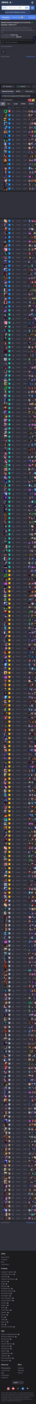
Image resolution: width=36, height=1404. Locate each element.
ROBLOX (4, 1286)
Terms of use (5, 1370)
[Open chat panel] (34, 38)
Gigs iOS (3, 1351)
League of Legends (7, 1272)
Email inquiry (5, 1375)
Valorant (4, 1281)
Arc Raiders (4, 1296)
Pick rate (24, 107)
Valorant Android (6, 1344)
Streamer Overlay (6, 1327)
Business (21, 1368)
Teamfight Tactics (7, 1274)
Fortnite (3, 1303)
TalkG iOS (4, 1356)
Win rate (18, 107)
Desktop (3, 1312)
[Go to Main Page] (5, 2)
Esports (3, 1322)
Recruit (20, 1373)
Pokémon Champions (8, 1279)
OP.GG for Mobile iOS (7, 1336)
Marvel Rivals (5, 1293)
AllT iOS (3, 1341)
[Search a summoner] (27, 8)
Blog (2, 1262)
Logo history (5, 1264)
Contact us (4, 1377)
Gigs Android (5, 1348)
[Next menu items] (26, 17)
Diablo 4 (3, 1305)
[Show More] (11, 2)
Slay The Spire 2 (6, 1298)
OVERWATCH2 (5, 1288)
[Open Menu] (32, 2)
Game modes (17, 17)
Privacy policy (5, 1368)
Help (2, 1373)
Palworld (4, 1276)
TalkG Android (5, 1353)
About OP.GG (5, 1257)
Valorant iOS (5, 1346)
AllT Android (5, 1339)
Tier (9, 107)
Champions (6, 17)
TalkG (3, 1319)
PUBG (3, 1284)
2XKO (3, 1307)
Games (3, 1315)
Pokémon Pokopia (7, 1291)
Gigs (2, 1324)
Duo (2, 1317)
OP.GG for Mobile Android (9, 1334)
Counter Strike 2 (6, 1300)
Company (4, 1259)
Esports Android (6, 1358)
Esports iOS (4, 1360)
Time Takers (5, 1310)
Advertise (21, 1370)
